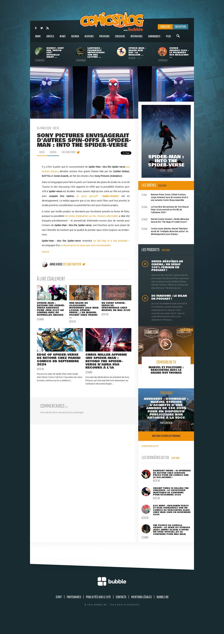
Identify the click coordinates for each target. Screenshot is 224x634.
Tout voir (162, 186)
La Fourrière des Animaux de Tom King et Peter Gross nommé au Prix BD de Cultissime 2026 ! (165, 209)
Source (45, 251)
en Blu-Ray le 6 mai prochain (110, 240)
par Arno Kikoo (68, 152)
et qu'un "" (98, 196)
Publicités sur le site (98, 597)
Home (38, 36)
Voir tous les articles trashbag (166, 436)
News (63, 36)
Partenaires (74, 597)
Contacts (121, 597)
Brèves (50, 36)
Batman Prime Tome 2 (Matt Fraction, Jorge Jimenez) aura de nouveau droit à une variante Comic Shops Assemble (165, 197)
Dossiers (120, 36)
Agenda (75, 36)
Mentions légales (141, 597)
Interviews (137, 36)
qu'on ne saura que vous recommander (85, 245)
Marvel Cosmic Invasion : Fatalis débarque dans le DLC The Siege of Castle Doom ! (165, 220)
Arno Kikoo (56, 264)
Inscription (180, 27)
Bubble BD (162, 597)
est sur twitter (72, 264)
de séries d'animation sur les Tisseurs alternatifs (91, 216)
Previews (104, 36)
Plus (168, 36)
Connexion (165, 27)
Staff (59, 597)
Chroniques (154, 36)
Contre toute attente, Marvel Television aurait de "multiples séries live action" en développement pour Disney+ (165, 231)
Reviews (89, 36)
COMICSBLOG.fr (150, 445)
